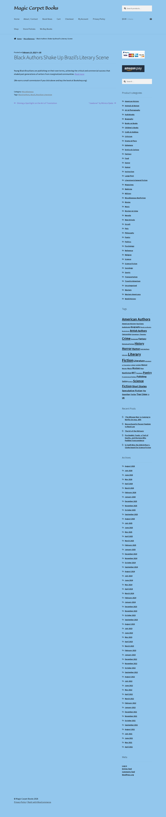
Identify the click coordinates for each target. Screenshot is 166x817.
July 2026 (128, 470)
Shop (16, 29)
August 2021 (130, 729)
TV (148, 394)
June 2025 (129, 527)
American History (132, 101)
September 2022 (131, 672)
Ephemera (129, 145)
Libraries (125, 355)
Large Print (129, 176)
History (139, 343)
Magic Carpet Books (36, 8)
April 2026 (129, 483)
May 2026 (128, 479)
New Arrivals (130, 220)
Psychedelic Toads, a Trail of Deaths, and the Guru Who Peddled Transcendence (136, 438)
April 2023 (129, 641)
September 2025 (131, 514)
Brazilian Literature (44, 94)
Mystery (136, 368)
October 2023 (130, 615)
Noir (142, 368)
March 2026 (129, 488)
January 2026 (130, 497)
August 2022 (130, 677)
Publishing (141, 376)
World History (130, 299)
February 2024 (130, 598)
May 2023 (128, 637)
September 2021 (131, 725)
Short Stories (139, 386)
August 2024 (130, 571)
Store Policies (29, 29)
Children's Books (131, 127)
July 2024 (128, 576)
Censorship (126, 334)
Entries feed (127, 769)
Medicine (128, 189)
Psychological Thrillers (129, 377)
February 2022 (130, 703)
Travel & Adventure (132, 281)
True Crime (142, 394)
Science (128, 259)
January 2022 (130, 707)
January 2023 (130, 655)
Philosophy (129, 233)
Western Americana (133, 294)
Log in (124, 766)
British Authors (138, 330)
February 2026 (130, 492)
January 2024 (130, 602)
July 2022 (128, 681)
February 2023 (130, 650)
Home (16, 19)
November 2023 (131, 611)
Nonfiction (126, 373)
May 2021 (128, 742)
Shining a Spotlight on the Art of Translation (37, 103)
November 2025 (131, 506)
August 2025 (130, 519)
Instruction (129, 171)
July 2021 (128, 734)
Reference (129, 250)
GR (40, 52)
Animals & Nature (132, 106)
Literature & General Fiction (136, 180)
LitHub (133, 365)
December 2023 (131, 606)
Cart (59, 19)
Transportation (131, 277)
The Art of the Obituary (134, 431)
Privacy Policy (99, 19)
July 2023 (128, 628)
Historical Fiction (128, 344)
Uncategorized (131, 285)
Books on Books (131, 123)
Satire (124, 381)
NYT (134, 372)
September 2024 (131, 567)
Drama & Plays (131, 141)
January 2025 (130, 549)
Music (127, 206)
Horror (127, 163)
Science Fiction (131, 263)
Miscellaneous (29, 38)
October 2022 (130, 668)
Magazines (129, 184)
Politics (128, 242)
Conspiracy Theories (139, 334)
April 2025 (129, 536)
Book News (47, 19)
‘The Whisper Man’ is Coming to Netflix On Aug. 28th (137, 418)
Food (127, 158)
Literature (139, 360)
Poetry (127, 237)
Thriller (133, 394)
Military (128, 193)
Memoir (144, 365)
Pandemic (139, 373)
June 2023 (129, 633)
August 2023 (130, 624)
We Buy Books (46, 29)
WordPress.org (128, 775)
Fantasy (128, 154)
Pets (127, 228)
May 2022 (128, 690)
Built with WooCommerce (39, 802)
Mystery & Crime (131, 211)
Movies (127, 202)
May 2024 (128, 584)
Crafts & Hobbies (131, 132)
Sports (127, 272)
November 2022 (131, 663)
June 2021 (129, 738)
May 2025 (128, 532)
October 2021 (130, 720)
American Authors (136, 319)
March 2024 (129, 593)
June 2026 (129, 475)
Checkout (69, 19)
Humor (127, 167)
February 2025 (130, 545)
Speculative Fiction (132, 390)
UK (123, 398)
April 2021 (129, 747)
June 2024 (129, 580)
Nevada (128, 215)
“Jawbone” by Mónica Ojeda (101, 103)
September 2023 (131, 619)
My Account (83, 19)
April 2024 (129, 589)
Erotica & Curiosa (132, 149)
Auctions (140, 323)
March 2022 (129, 698)
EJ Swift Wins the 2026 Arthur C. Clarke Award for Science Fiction (138, 446)
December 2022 (131, 659)
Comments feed (128, 772)
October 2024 (130, 562)
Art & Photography (132, 110)
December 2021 (131, 712)
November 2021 (131, 716)
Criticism (128, 136)
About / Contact (31, 19)
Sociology (129, 268)
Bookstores (126, 331)
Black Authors (24, 94)
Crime (126, 338)
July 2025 (128, 523)
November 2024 (131, 558)
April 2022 (129, 694)
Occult (127, 224)
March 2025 (129, 541)
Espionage (134, 339)
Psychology (129, 246)
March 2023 (129, 646)
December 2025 (131, 501)
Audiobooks (129, 114)
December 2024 (131, 554)
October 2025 (130, 510)
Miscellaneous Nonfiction (135, 198)
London (138, 365)
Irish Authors (144, 349)
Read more (79, 74)
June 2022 (129, 685)
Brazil (33, 94)
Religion (128, 255)
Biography (129, 119)
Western (128, 290)
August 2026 (130, 466)
